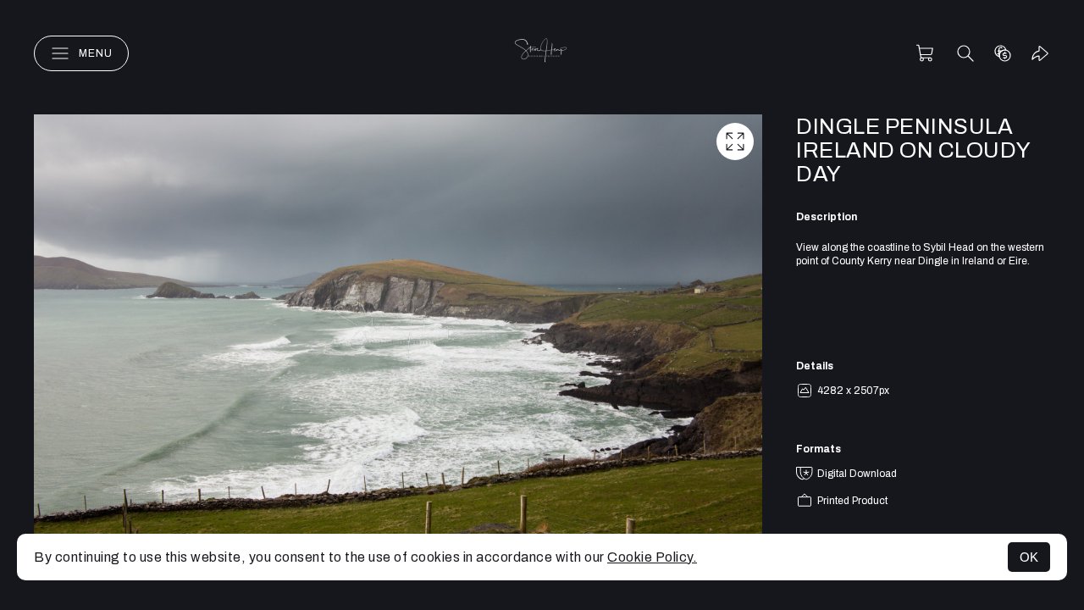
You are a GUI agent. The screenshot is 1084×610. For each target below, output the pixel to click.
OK (1029, 557)
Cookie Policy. (652, 557)
